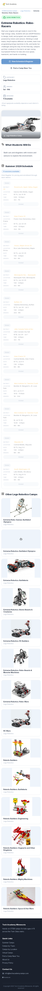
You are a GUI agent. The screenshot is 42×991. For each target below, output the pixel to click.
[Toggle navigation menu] (39, 4)
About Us (5, 959)
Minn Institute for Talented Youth (26, 383)
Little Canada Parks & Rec (23, 329)
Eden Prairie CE (19, 216)
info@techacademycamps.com (17, 973)
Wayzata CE (18, 442)
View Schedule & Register (22, 61)
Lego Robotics (25, 11)
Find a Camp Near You (22, 68)
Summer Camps (8, 943)
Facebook (6, 977)
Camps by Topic (8, 946)
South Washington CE (22, 469)
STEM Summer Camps (9, 11)
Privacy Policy (7, 963)
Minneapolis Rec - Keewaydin (25, 275)
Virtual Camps (7, 953)
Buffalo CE (18, 302)
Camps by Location (9, 949)
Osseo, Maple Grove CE (23, 245)
